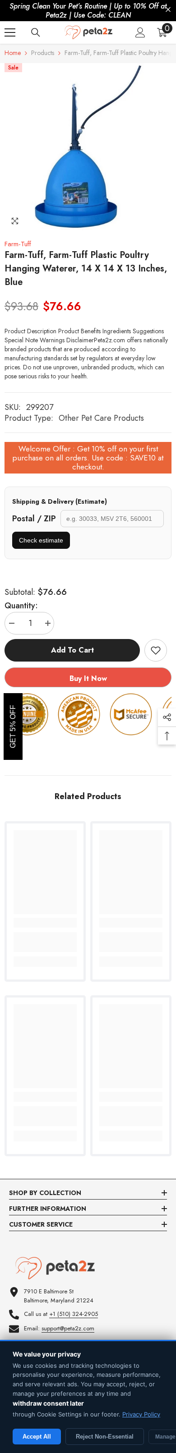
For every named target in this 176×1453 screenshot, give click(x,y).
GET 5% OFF (13, 726)
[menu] (10, 32)
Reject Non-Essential (105, 1436)
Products (42, 52)
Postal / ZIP (34, 518)
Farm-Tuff (18, 244)
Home (13, 52)
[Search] (35, 32)
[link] (45, 942)
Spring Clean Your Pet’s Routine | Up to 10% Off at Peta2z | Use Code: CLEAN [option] (88, 10)
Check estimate (41, 540)
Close (168, 9)
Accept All (37, 1436)
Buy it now (88, 678)
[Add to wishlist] (155, 650)
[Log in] (140, 32)
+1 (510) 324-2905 (73, 1314)
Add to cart (72, 650)
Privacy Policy (141, 1414)
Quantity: (21, 605)
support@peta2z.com (68, 1328)
